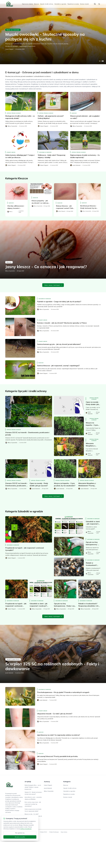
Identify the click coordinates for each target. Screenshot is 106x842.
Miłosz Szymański (10, 271)
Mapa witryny (64, 832)
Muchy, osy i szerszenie (13, 30)
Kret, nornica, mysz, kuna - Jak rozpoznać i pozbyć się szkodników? (33, 804)
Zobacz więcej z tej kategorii (52, 285)
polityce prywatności (25, 829)
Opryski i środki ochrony (46, 4)
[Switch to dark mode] (99, 3)
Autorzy (47, 782)
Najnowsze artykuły (27, 4)
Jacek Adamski (9, 673)
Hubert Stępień (9, 49)
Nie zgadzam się (19, 833)
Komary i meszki (84, 4)
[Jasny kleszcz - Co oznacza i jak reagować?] (53, 249)
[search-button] (95, 4)
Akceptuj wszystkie (20, 837)
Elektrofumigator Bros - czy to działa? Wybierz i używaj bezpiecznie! (33, 787)
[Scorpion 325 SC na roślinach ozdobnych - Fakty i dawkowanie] (53, 654)
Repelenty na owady (73, 4)
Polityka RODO (43, 832)
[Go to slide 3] (103, 61)
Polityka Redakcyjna (54, 832)
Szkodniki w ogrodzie (60, 4)
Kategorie (66, 782)
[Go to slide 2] (101, 61)
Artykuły (28, 782)
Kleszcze (36, 4)
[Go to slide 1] (99, 61)
